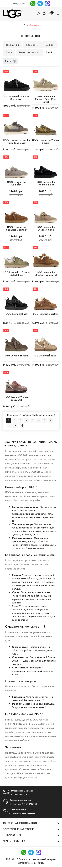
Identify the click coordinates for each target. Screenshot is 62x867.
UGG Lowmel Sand (45, 355)
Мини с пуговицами (29, 52)
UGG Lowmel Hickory (16, 355)
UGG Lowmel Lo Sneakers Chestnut (16, 228)
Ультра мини (12, 45)
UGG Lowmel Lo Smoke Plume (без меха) (16, 141)
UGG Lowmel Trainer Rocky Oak (16, 398)
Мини (9, 52)
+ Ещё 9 (47, 52)
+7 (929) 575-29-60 (18, 3)
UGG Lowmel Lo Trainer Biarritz (45, 141)
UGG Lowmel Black (16, 314)
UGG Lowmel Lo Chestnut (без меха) (45, 273)
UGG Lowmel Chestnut (45, 314)
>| (21, 425)
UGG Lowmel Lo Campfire (16, 183)
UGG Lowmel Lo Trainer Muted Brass (16, 273)
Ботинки (50, 45)
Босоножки (32, 45)
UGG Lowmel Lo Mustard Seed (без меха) (45, 99)
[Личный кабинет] (38, 14)
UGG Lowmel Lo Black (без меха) (16, 98)
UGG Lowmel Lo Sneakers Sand (46, 228)
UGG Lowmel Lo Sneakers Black (46, 183)
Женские (34, 25)
